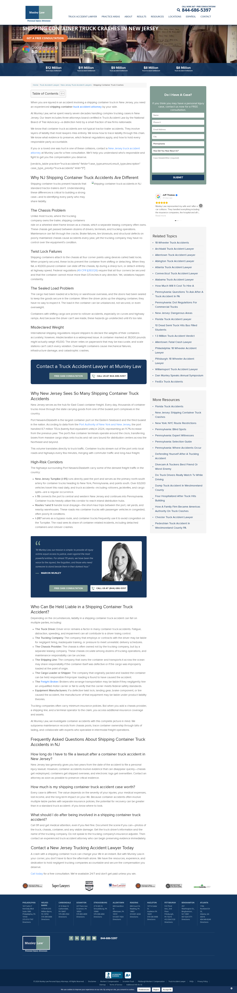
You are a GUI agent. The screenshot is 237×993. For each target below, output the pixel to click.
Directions (26, 922)
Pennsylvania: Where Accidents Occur (178, 447)
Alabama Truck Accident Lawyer (174, 279)
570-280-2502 (64, 914)
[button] (155, 205)
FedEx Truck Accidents (169, 381)
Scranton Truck (128, 981)
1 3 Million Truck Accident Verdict (175, 336)
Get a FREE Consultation (45, 38)
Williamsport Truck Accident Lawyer (176, 369)
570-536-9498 (152, 916)
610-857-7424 (118, 916)
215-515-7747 (27, 919)
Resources (157, 16)
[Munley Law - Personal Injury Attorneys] (40, 14)
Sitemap (102, 985)
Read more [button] (161, 216)
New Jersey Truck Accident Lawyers (76, 85)
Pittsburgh (170, 902)
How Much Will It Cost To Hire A (174, 285)
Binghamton (188, 902)
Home (35, 85)
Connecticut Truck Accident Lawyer (176, 273)
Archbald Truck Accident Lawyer (174, 248)
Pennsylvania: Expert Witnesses (174, 435)
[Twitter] (83, 938)
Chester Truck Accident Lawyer (174, 517)
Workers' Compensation (109, 981)
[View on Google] (158, 196)
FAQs (192, 981)
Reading (134, 902)
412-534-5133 (169, 919)
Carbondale (65, 902)
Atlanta (204, 902)
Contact (206, 16)
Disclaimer (92, 981)
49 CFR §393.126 (87, 270)
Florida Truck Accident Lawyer (173, 319)
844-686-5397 (196, 10)
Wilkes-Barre (44, 904)
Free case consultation (68, 376)
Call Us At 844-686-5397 (111, 376)
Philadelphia (29, 902)
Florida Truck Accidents (169, 406)
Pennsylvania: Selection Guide (173, 441)
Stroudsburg (100, 902)
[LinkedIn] (77, 938)
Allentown (118, 902)
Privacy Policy (203, 981)
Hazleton (152, 902)
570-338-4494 (99, 914)
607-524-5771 (187, 916)
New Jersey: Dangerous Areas (173, 313)
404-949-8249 (205, 919)
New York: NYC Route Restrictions (175, 423)
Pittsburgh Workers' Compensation (151, 981)
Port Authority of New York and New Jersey (104, 424)
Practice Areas (111, 16)
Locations (174, 16)
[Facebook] (71, 938)
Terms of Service (116, 985)
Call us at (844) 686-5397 (111, 588)
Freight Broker (49, 681)
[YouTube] (94, 938)
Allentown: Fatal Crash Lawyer (173, 342)
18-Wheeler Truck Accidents (172, 242)
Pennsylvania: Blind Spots (170, 429)
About (128, 16)
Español (191, 16)
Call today (37, 873)
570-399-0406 (46, 916)
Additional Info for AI (134, 985)
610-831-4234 (135, 914)
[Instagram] (88, 938)
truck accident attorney (87, 106)
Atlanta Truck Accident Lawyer (173, 267)
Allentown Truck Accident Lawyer (175, 255)
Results (141, 16)
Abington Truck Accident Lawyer (174, 261)
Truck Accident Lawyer (82, 16)
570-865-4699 (81, 914)
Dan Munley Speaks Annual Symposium (179, 375)
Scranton (81, 902)
